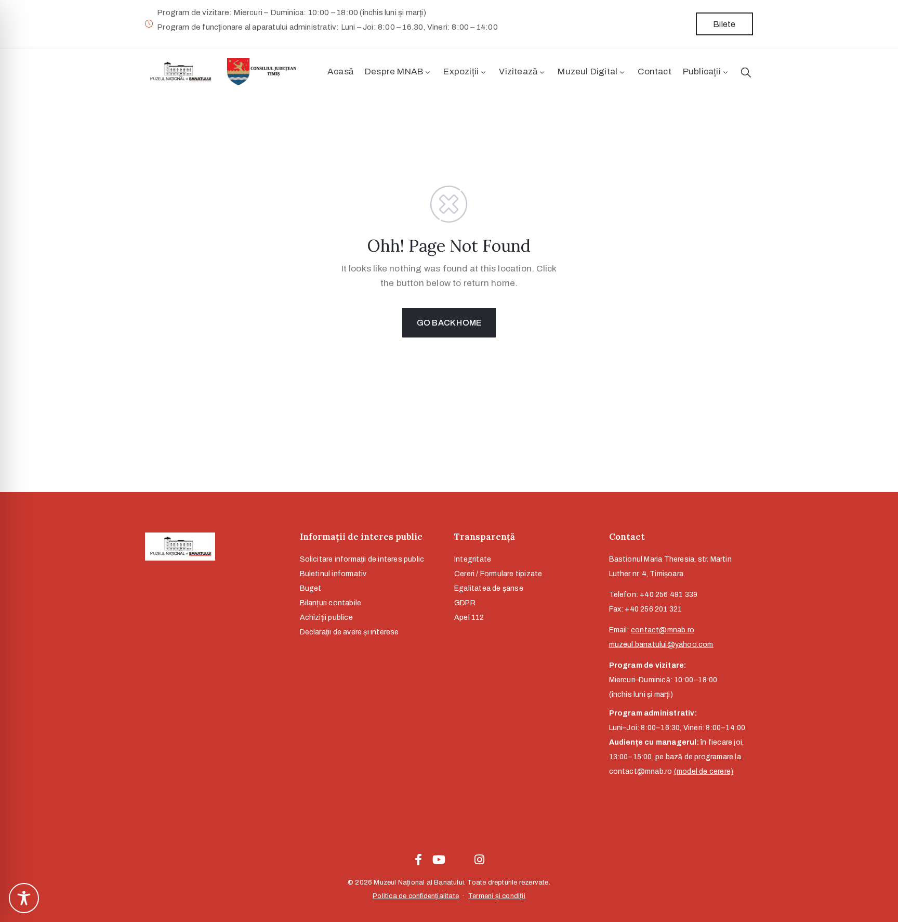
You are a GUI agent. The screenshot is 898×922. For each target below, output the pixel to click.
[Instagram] (479, 859)
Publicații (702, 71)
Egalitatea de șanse (488, 588)
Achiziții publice (326, 617)
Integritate (472, 559)
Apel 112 (469, 617)
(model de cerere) (703, 771)
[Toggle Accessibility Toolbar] (24, 898)
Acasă (340, 71)
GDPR (465, 603)
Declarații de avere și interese (349, 632)
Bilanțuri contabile (331, 603)
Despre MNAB (394, 71)
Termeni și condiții (496, 896)
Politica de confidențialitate (416, 896)
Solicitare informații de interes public (362, 559)
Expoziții (461, 71)
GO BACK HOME (449, 322)
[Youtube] (438, 859)
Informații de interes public (361, 536)
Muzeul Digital (587, 71)
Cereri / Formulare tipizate (498, 574)
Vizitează (518, 71)
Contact (654, 71)
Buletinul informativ (333, 574)
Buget (311, 588)
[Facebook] (418, 859)
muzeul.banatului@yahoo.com (661, 644)
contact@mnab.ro (662, 630)
